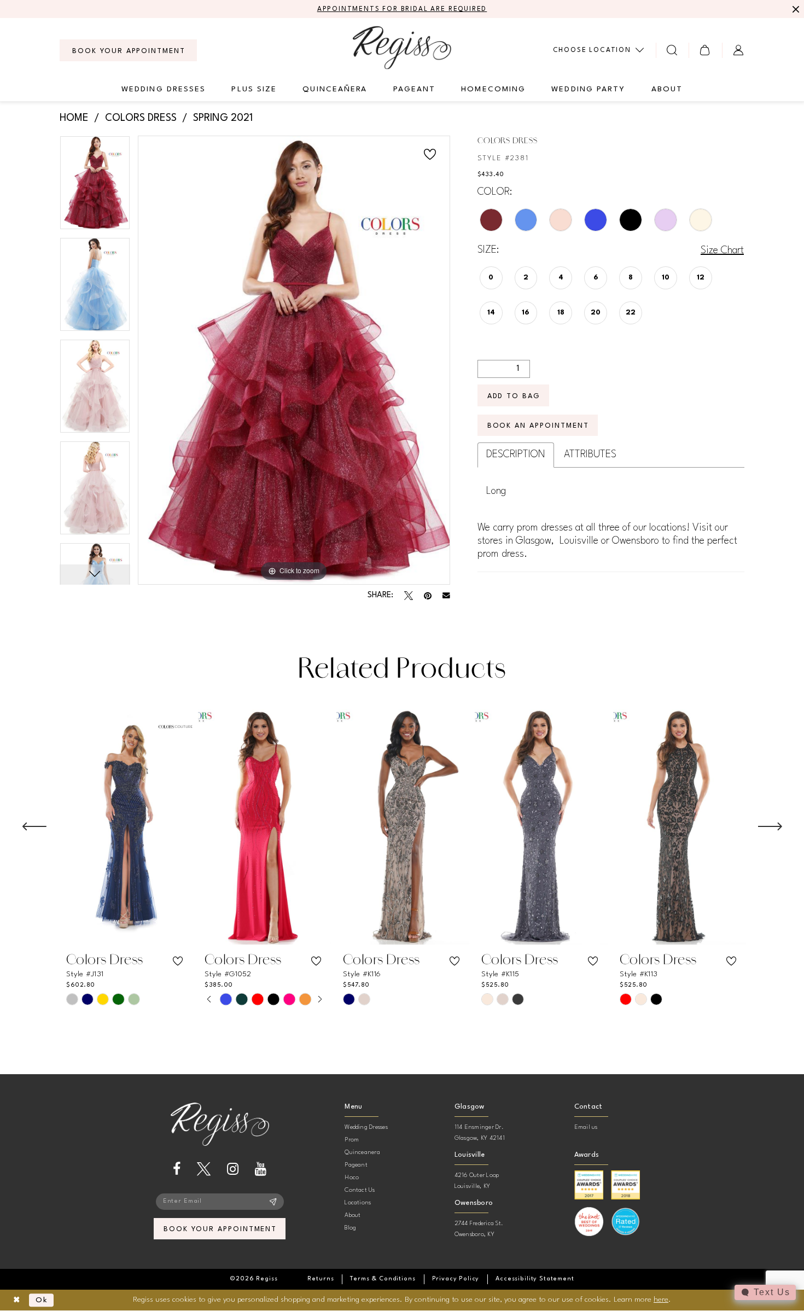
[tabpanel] (95, 186)
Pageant (356, 1165)
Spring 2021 (223, 118)
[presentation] (126, 827)
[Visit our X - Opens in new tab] (204, 1169)
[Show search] (672, 50)
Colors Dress (141, 118)
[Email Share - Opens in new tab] (446, 595)
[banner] (402, 47)
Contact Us (360, 1190)
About (352, 1216)
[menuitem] (128, 50)
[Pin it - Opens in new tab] (428, 595)
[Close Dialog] (17, 1300)
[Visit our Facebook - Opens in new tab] (176, 1169)
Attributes (590, 454)
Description (515, 454)
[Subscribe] (273, 1201)
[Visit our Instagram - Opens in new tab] (232, 1169)
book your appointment (220, 1229)
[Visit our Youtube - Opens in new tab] (260, 1169)
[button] (705, 50)
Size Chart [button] (722, 250)
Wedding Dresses (366, 1127)
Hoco (352, 1178)
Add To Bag (514, 396)
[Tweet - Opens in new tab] (408, 595)
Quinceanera (362, 1153)
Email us (586, 1127)
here (661, 1299)
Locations (358, 1203)
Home (74, 118)
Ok (42, 1300)
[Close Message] (794, 9)
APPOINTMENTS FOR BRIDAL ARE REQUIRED (402, 9)
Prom (352, 1140)
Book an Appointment (538, 425)
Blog (350, 1228)
